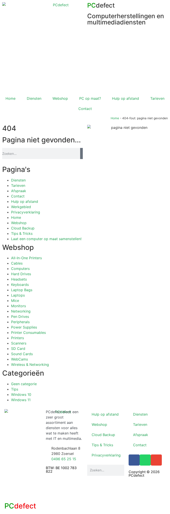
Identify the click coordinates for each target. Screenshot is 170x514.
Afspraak (18, 191)
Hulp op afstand (125, 98)
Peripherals (20, 322)
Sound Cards (22, 354)
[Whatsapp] (145, 460)
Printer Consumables (28, 332)
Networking (21, 311)
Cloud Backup (23, 228)
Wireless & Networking (30, 364)
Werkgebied (21, 207)
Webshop (60, 98)
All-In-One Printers (26, 258)
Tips (14, 389)
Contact (85, 108)
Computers (20, 268)
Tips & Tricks (22, 233)
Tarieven (18, 185)
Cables (17, 263)
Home (10, 98)
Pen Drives (20, 316)
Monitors (18, 306)
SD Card (18, 348)
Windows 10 (21, 394)
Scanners (18, 343)
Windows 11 (21, 400)
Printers (17, 338)
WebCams (19, 359)
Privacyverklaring (25, 212)
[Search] (81, 153)
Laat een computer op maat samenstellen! (46, 239)
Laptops (18, 295)
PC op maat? (90, 98)
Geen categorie (24, 384)
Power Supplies (24, 327)
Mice (15, 300)
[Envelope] (156, 460)
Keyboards (20, 284)
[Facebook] (134, 460)
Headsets (19, 279)
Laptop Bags (21, 290)
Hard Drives (21, 274)
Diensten (34, 98)
